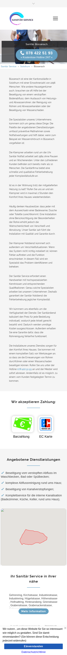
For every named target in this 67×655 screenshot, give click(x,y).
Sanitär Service (8, 66)
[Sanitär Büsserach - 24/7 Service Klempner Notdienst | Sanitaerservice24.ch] (31, 18)
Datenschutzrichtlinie (33, 652)
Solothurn (25, 66)
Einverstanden (33, 646)
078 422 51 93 (39, 53)
